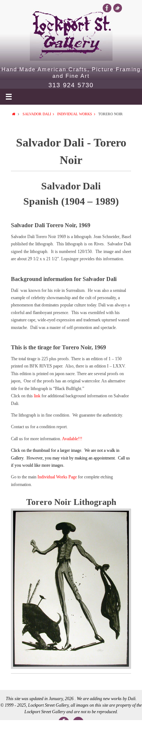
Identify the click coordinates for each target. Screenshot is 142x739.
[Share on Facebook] (14, 729)
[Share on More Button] (128, 729)
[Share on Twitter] (42, 729)
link (38, 395)
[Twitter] (117, 8)
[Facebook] (107, 8)
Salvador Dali (37, 114)
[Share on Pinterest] (99, 729)
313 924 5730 (71, 85)
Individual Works (74, 114)
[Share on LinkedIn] (71, 729)
